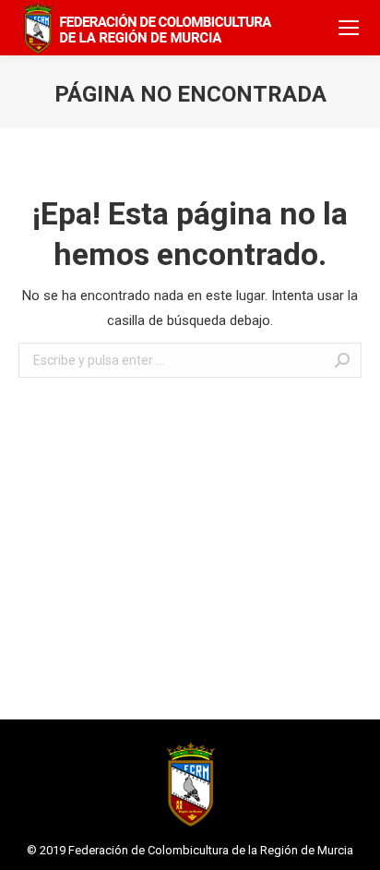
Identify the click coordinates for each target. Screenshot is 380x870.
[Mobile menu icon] (349, 28)
